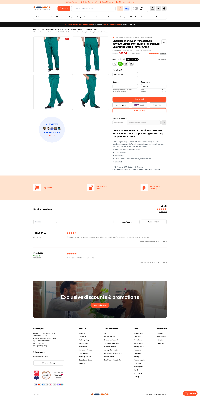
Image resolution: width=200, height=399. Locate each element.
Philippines (160, 340)
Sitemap (136, 377)
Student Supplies (139, 360)
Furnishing (137, 350)
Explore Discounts (100, 305)
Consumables (138, 343)
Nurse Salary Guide (85, 360)
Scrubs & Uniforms (57, 17)
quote (142, 105)
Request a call (49, 363)
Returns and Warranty (111, 340)
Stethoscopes (40, 17)
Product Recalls (109, 356)
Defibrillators (138, 340)
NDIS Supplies (138, 366)
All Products (138, 373)
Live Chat (192, 393)
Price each (145, 82)
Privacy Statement (110, 346)
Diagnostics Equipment (77, 17)
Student (133, 17)
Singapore (160, 343)
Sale (67, 38)
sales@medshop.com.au (41, 356)
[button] (154, 54)
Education (137, 353)
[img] (72, 233)
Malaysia (160, 333)
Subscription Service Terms (113, 353)
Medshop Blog (84, 340)
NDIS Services (83, 346)
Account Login (84, 343)
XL (115, 64)
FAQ (105, 333)
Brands (136, 370)
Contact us (82, 336)
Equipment (137, 336)
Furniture (111, 17)
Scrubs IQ (82, 363)
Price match (157, 105)
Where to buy (139, 111)
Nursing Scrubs (139, 346)
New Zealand (161, 336)
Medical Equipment (96, 17)
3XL (125, 64)
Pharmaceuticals (147, 17)
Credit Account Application (113, 360)
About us (159, 17)
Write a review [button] (153, 222)
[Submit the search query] (74, 9)
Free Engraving (84, 353)
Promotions (137, 363)
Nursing (122, 17)
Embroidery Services (86, 350)
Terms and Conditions (111, 343)
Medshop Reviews (85, 356)
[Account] (152, 8)
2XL (120, 64)
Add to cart (139, 99)
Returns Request (109, 336)
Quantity (115, 82)
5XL (131, 64)
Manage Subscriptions (111, 350)
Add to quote (121, 105)
